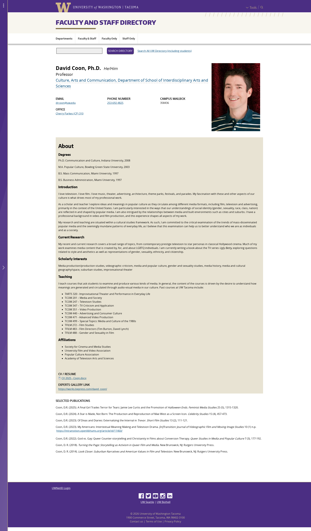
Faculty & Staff (87, 38)
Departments (64, 38)
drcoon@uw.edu (66, 103)
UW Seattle (147, 502)
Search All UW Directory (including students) (165, 51)
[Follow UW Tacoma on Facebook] (141, 496)
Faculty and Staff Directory (106, 22)
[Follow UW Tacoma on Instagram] (162, 496)
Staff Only (128, 38)
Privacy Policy (173, 521)
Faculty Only (109, 38)
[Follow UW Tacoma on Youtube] (155, 496)
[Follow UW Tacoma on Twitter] (148, 496)
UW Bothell (163, 502)
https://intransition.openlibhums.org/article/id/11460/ (89, 431)
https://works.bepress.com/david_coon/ (82, 389)
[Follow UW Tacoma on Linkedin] (169, 496)
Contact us (136, 521)
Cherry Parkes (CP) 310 (69, 113)
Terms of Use (154, 521)
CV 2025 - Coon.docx (74, 378)
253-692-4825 (115, 103)
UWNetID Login (61, 488)
